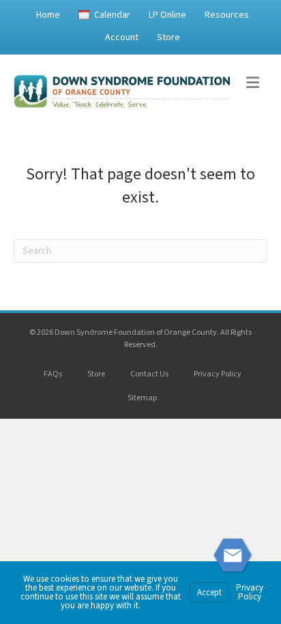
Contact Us (149, 374)
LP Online (167, 15)
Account (121, 37)
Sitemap (142, 398)
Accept (209, 592)
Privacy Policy (217, 374)
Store (168, 37)
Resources (227, 15)
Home (48, 15)
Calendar (112, 15)
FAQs (53, 374)
